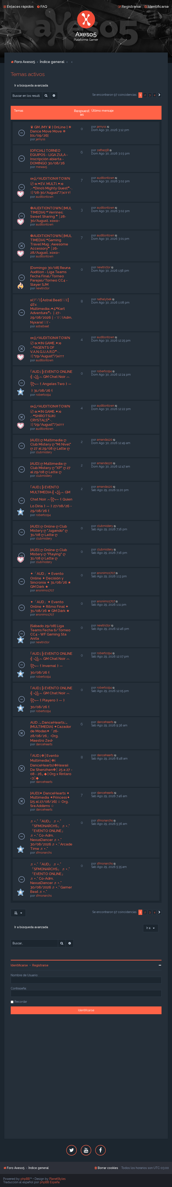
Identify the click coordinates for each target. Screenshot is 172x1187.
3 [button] (150, 95)
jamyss (40, 139)
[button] (159, 95)
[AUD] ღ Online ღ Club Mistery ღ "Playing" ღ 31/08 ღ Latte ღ (48, 554)
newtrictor (43, 288)
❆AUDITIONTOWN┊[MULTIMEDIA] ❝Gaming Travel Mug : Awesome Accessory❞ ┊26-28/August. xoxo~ (51, 244)
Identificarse (19, 965)
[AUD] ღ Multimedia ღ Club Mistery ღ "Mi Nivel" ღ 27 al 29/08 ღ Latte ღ (50, 444)
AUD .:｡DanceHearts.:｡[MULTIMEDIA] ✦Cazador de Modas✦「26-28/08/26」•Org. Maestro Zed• (50, 731)
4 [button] (154, 95)
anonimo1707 (45, 590)
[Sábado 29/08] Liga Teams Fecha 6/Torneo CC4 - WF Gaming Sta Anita (50, 632)
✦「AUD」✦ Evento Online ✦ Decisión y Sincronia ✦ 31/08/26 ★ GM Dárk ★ (50, 580)
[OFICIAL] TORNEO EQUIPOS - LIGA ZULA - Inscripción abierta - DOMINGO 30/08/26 (49, 156)
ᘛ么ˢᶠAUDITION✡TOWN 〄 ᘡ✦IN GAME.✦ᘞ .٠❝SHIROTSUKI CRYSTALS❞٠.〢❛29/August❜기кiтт (50, 415)
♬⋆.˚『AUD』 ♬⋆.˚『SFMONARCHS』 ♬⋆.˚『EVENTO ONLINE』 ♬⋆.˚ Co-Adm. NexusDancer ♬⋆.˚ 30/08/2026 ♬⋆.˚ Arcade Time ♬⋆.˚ (51, 835)
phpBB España (50, 1182)
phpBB (25, 1178)
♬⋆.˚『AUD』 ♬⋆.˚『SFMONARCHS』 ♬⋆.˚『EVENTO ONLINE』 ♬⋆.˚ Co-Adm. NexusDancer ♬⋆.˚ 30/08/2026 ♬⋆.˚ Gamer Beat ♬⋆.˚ (51, 878)
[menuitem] (42, 6)
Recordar (20, 1001)
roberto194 (43, 394)
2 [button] (145, 95)
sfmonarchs (44, 852)
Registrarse (40, 965)
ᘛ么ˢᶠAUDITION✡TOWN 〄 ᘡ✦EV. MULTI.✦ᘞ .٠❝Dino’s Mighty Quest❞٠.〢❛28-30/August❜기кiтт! (51, 185)
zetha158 (103, 150)
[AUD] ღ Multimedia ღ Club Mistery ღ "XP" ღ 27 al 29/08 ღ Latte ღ (50, 467)
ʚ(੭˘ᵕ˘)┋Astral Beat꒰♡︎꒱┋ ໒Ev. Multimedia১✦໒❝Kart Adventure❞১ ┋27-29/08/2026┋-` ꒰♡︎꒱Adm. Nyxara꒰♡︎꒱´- (51, 311)
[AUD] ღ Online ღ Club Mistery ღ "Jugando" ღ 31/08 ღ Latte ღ (49, 530)
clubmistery (44, 452)
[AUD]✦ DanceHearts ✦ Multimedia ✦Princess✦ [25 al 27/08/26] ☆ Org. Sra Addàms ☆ (50, 799)
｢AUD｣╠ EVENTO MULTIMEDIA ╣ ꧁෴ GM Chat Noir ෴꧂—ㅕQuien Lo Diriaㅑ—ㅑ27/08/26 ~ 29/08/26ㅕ (51, 499)
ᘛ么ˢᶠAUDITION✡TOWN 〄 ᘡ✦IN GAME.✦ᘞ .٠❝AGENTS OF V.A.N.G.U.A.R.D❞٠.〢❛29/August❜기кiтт (50, 347)
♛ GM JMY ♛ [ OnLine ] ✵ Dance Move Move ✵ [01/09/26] (50, 131)
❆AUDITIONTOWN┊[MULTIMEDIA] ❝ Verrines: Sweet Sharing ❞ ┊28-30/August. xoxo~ (51, 214)
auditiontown (44, 196)
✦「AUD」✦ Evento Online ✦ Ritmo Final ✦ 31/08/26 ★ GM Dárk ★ (49, 606)
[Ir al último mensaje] (108, 126)
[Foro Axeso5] (86, 19)
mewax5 (41, 167)
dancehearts (44, 744)
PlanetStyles (57, 1178)
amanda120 (104, 439)
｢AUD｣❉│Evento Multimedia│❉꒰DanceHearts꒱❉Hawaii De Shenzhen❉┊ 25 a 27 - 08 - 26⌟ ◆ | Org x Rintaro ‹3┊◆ (51, 766)
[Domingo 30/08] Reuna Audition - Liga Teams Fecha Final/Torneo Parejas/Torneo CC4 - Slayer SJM (50, 276)
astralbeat (42, 326)
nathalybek (104, 299)
